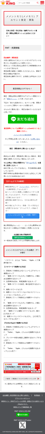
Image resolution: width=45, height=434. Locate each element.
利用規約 (37, 395)
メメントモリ (24, 187)
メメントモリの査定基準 (22, 135)
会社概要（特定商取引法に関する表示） (16, 395)
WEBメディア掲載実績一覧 (22, 407)
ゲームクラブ (31, 163)
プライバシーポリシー (22, 398)
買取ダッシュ (12, 99)
